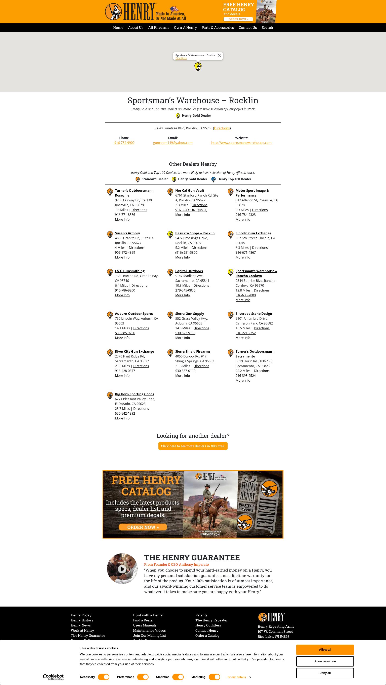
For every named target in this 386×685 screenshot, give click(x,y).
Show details (237, 677)
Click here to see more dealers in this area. (193, 446)
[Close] (220, 55)
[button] (198, 67)
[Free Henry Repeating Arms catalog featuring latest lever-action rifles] (250, 11)
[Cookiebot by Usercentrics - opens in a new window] (53, 677)
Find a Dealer (143, 620)
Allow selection (325, 661)
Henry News (81, 625)
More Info (122, 219)
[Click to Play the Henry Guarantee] (122, 569)
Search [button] (267, 27)
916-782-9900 (124, 142)
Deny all (325, 673)
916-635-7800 (246, 295)
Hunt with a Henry (148, 615)
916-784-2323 (246, 214)
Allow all (325, 649)
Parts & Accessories (218, 27)
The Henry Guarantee (88, 635)
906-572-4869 (125, 252)
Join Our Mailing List (149, 635)
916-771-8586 (125, 214)
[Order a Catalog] (193, 504)
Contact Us (248, 27)
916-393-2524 (246, 375)
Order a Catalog (207, 635)
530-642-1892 (125, 413)
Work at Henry (82, 630)
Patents (201, 615)
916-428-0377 (125, 371)
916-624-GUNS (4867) (191, 210)
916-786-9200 (125, 290)
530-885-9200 (125, 333)
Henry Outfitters (208, 625)
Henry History (82, 620)
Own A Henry (185, 27)
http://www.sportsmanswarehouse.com (241, 142)
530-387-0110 (185, 371)
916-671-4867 (246, 252)
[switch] (143, 677)
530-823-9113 (185, 333)
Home (118, 27)
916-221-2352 (246, 333)
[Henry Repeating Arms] (145, 11)
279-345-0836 (185, 290)
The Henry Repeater (211, 620)
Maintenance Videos (149, 630)
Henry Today (81, 615)
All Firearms (158, 27)
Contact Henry (207, 630)
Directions (181, 58)
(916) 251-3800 (186, 252)
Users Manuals (144, 625)
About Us (135, 27)
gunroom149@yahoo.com (173, 142)
